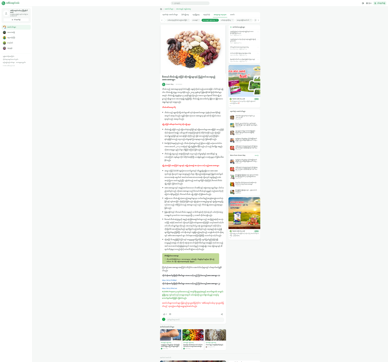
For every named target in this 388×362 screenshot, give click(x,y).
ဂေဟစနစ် (195, 20)
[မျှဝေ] (222, 314)
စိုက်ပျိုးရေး (185, 14)
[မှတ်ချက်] (170, 314)
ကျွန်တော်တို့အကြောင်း (8, 56)
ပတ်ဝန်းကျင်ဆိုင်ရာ (227, 20)
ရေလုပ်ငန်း (206, 14)
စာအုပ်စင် (10, 43)
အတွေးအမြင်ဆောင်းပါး (244, 20)
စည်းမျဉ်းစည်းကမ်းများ (9, 62)
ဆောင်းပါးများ (11, 27)
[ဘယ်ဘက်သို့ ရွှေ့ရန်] (163, 20)
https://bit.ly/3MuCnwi (169, 288)
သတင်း (232, 14)
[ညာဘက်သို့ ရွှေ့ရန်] (257, 20)
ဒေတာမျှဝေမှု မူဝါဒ (21, 62)
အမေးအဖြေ (11, 32)
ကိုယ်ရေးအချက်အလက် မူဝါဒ (10, 59)
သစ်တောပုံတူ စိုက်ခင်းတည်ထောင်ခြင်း (178, 20)
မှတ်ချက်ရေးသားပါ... (174, 319)
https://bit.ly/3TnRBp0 (169, 280)
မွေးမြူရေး (196, 14)
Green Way (169, 84)
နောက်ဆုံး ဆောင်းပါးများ (170, 14)
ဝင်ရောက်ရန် (17, 19)
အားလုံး (257, 155)
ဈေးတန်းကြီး (11, 37)
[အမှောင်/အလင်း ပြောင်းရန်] (363, 3)
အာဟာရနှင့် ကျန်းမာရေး (183, 9)
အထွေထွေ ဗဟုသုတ (220, 14)
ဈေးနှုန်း (10, 48)
